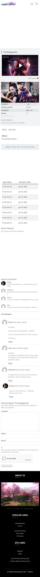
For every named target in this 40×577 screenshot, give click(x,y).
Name (3, 433)
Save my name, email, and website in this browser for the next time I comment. (19, 451)
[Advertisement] (20, 27)
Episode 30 (8, 187)
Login (20, 554)
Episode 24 (8, 218)
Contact (17, 509)
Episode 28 (8, 197)
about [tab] (4, 130)
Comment (4, 411)
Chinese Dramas (20, 531)
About (9, 509)
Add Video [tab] (12, 130)
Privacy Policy (28, 509)
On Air (20, 526)
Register (20, 551)
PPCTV (28, 107)
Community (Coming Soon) (20, 558)
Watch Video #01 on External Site (20, 147)
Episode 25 (8, 212)
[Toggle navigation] (31, 3)
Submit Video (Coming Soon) (20, 561)
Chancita (10, 290)
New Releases (20, 523)
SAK (8, 305)
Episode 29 (8, 192)
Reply (10, 342)
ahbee (9, 282)
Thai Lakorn (20, 533)
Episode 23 (8, 223)
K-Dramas (20, 536)
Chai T (9, 298)
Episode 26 (8, 207)
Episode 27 (8, 202)
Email (3, 441)
